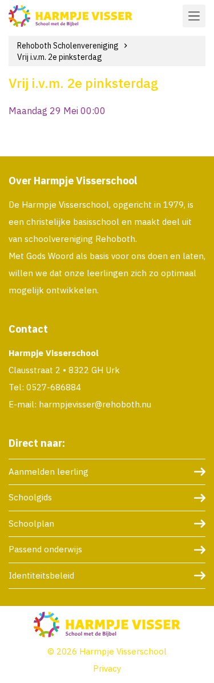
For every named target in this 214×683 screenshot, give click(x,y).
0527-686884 (53, 387)
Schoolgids (30, 497)
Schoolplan (31, 523)
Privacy (107, 668)
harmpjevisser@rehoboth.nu (95, 404)
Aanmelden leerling (48, 471)
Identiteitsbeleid (41, 575)
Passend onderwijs (45, 549)
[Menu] (194, 16)
